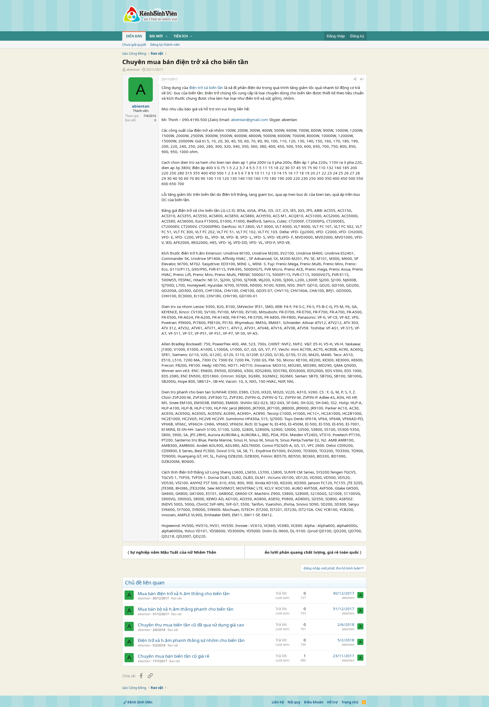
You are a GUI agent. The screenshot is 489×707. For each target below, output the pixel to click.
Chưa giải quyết (134, 44)
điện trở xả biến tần (206, 87)
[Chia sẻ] (355, 79)
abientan (133, 69)
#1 (362, 79)
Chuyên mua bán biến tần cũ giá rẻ (173, 656)
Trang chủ (350, 702)
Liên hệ (278, 702)
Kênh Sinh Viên (140, 702)
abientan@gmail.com (249, 119)
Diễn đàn (134, 36)
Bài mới (156, 36)
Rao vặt (176, 598)
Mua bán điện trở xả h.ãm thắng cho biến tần (184, 593)
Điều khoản (313, 702)
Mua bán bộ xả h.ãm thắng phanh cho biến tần (186, 609)
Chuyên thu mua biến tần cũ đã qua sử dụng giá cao (191, 625)
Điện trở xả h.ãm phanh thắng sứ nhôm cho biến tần (191, 640)
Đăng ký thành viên (165, 44)
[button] (166, 36)
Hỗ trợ (332, 702)
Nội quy (294, 702)
